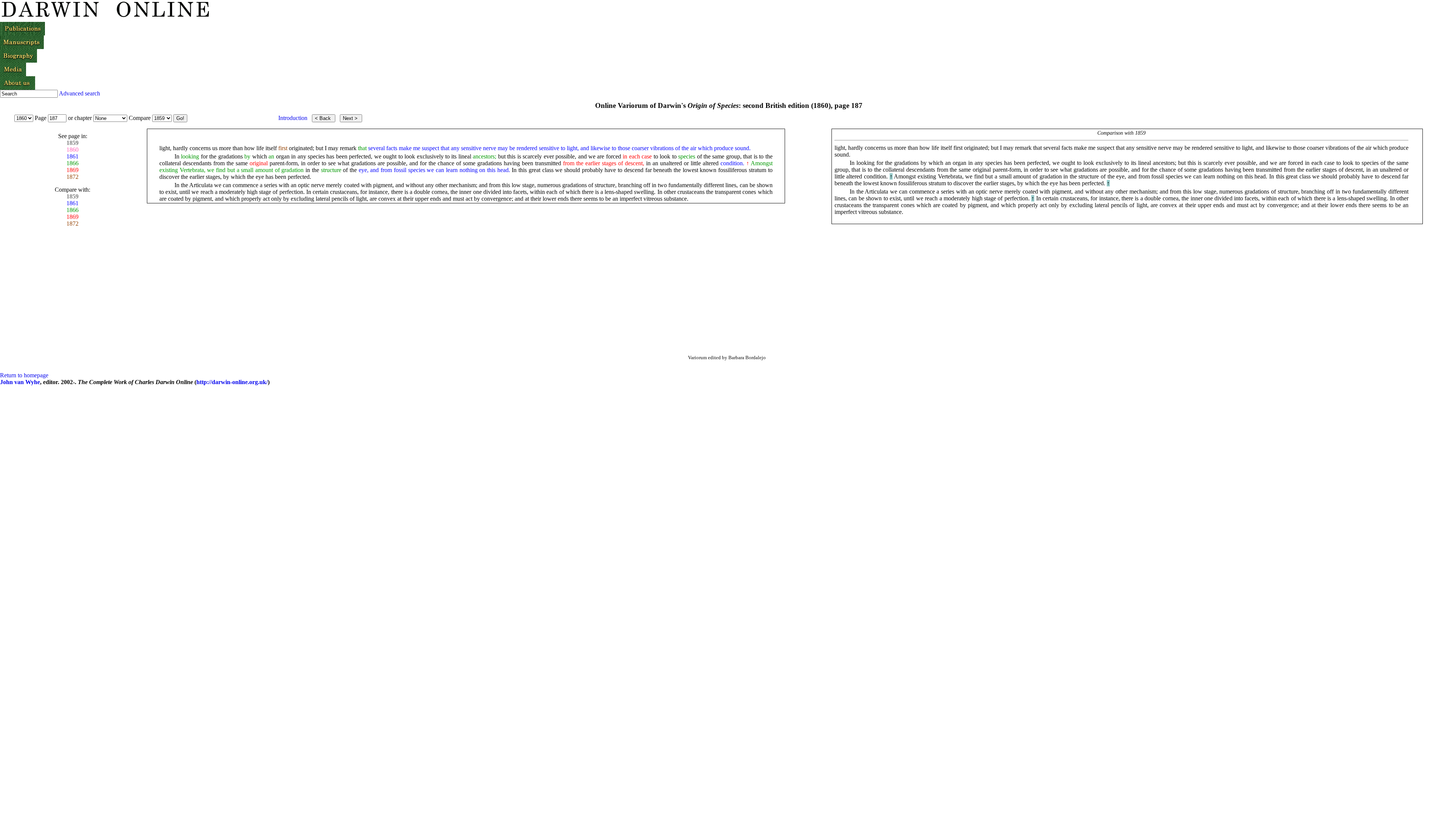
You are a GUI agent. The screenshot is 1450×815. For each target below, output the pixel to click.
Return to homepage (24, 375)
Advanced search (79, 93)
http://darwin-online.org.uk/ (232, 382)
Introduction (292, 118)
